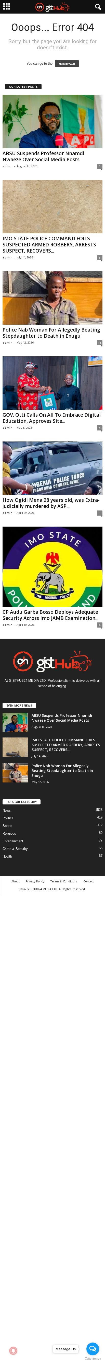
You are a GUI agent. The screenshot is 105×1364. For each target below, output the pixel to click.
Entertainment (13, 841)
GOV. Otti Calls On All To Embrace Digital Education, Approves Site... (52, 418)
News (7, 810)
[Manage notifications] (13, 1351)
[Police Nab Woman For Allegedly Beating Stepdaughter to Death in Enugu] (52, 298)
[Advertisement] (52, 1128)
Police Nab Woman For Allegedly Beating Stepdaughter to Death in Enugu (51, 332)
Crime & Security (15, 849)
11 (99, 343)
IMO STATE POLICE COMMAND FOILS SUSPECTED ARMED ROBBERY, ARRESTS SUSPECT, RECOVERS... (49, 244)
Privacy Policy (34, 881)
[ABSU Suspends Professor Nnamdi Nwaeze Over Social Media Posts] (52, 121)
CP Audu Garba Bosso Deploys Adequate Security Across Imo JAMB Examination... (50, 615)
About (15, 881)
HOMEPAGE (67, 63)
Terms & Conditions (63, 881)
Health (7, 856)
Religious (9, 833)
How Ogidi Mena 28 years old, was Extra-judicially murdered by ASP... (51, 503)
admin (7, 166)
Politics (8, 818)
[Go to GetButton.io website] (93, 1358)
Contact (88, 881)
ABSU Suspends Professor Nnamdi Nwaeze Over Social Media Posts (43, 156)
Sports (7, 826)
